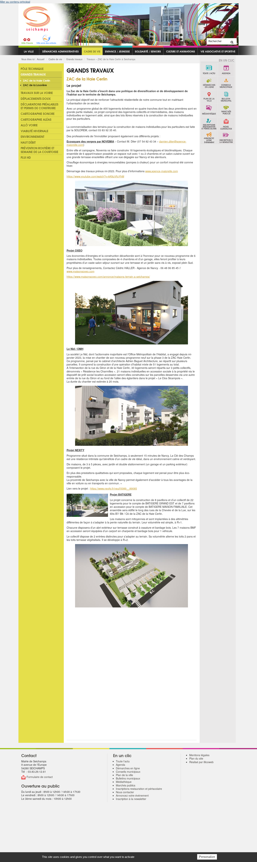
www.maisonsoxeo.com (80, 271)
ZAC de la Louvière (35, 85)
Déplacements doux (36, 98)
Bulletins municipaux (226, 96)
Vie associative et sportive (218, 51)
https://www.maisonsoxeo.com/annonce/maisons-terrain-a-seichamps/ (108, 276)
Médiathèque (209, 110)
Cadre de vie (92, 51)
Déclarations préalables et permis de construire (39, 106)
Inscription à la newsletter (226, 137)
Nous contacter (226, 123)
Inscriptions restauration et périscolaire (209, 123)
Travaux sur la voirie (37, 92)
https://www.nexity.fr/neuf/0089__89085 (113, 488)
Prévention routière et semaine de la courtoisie (39, 150)
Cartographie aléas (36, 119)
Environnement (32, 136)
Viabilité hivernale (34, 131)
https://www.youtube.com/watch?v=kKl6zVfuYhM (95, 176)
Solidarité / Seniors (148, 51)
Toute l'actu (209, 69)
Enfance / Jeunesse (117, 51)
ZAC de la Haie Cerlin (36, 80)
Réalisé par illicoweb (201, 762)
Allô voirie (29, 125)
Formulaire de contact (40, 777)
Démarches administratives (60, 51)
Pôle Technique (32, 68)
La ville (29, 51)
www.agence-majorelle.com (161, 171)
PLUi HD (26, 157)
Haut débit (28, 142)
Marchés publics (226, 110)
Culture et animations (180, 51)
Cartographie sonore (38, 113)
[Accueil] (34, 17)
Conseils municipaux (226, 83)
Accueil (40, 59)
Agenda (226, 69)
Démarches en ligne (209, 83)
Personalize (207, 856)
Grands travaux (74, 59)
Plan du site (196, 758)
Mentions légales (199, 755)
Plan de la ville (209, 96)
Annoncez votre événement (209, 137)
